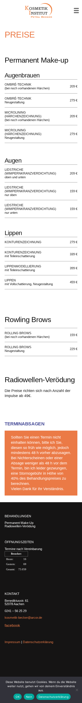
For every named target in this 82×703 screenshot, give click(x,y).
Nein (29, 696)
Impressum (12, 642)
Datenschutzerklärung (38, 642)
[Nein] (77, 690)
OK (18, 696)
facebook (12, 625)
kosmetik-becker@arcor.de (23, 617)
